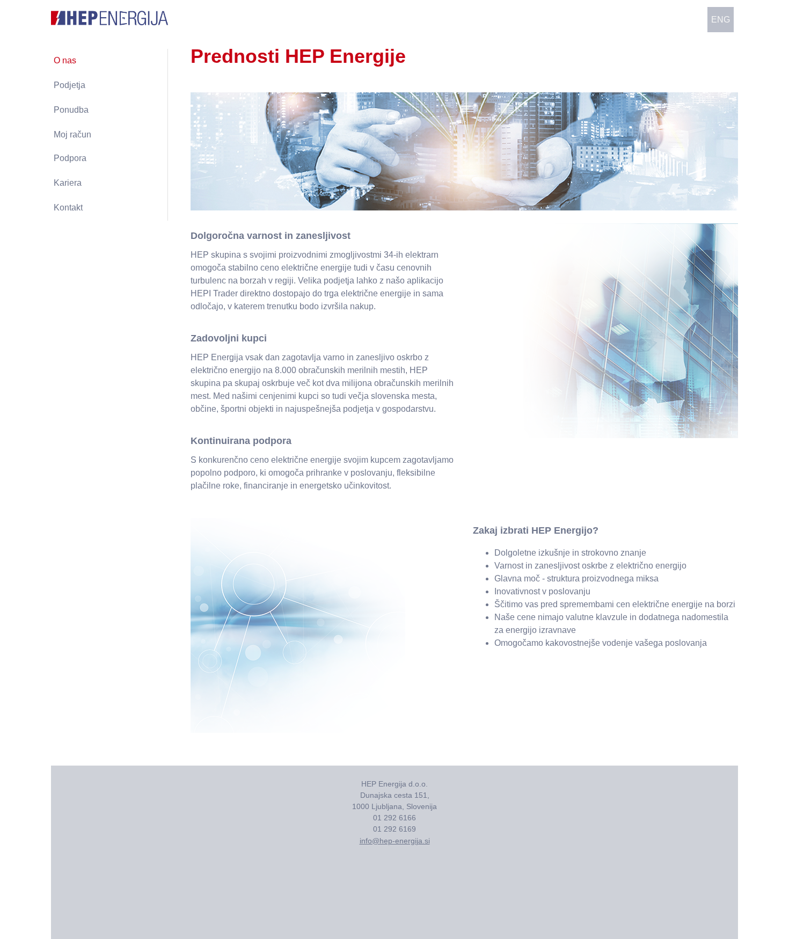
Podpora (70, 158)
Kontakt (68, 207)
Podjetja (69, 85)
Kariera (68, 182)
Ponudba (71, 109)
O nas (65, 60)
